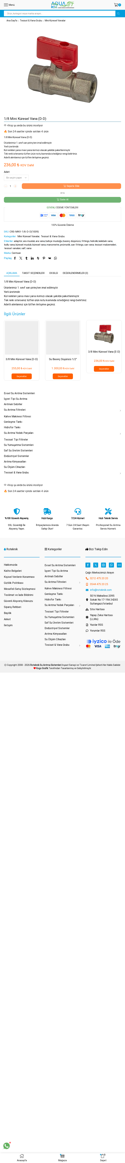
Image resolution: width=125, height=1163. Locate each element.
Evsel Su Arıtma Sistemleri (19, 393)
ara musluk (29, 241)
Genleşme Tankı (13, 421)
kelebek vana (105, 241)
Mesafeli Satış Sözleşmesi (19, 588)
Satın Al (64, 199)
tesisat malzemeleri (105, 244)
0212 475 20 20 (99, 578)
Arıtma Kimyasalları (15, 461)
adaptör (18, 241)
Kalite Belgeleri (13, 570)
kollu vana (9, 244)
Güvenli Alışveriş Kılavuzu (18, 601)
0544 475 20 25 (99, 584)
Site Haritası (97, 609)
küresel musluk (24, 244)
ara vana (40, 241)
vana (28, 248)
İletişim (8, 625)
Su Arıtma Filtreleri (15, 409)
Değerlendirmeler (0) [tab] (75, 273)
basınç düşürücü (72, 241)
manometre (53, 244)
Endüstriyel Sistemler (16, 456)
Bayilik (7, 613)
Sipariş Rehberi (12, 607)
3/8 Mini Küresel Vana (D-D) (22, 359)
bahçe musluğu (54, 241)
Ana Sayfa (12, 20)
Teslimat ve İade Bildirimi (18, 594)
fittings (86, 241)
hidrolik (94, 241)
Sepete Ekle (73, 186)
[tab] (12, 273)
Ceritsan (16, 253)
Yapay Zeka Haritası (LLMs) (101, 617)
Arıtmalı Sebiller (13, 404)
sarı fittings (77, 244)
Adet (7, 171)
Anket (7, 619)
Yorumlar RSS (97, 630)
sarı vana (89, 244)
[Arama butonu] (118, 13)
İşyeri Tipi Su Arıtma (15, 398)
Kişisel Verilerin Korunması (19, 576)
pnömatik (65, 244)
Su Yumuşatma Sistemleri (19, 445)
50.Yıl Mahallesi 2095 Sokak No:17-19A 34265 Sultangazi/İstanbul (104, 599)
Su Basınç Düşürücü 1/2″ (63, 359)
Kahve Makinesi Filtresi (17, 416)
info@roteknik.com (101, 589)
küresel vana (39, 244)
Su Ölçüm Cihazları (14, 467)
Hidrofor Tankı (12, 427)
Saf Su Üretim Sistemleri (18, 450)
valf (23, 248)
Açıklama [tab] (11, 273)
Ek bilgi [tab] (53, 273)
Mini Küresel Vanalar (55, 20)
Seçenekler (22, 376)
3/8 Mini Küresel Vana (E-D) (104, 351)
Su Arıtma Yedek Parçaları (18, 432)
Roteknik (12, 549)
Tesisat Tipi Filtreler (16, 439)
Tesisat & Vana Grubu (31, 20)
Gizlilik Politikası (13, 582)
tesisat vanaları (12, 248)
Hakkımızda (10, 564)
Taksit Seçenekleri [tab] (33, 273)
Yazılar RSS (96, 624)
